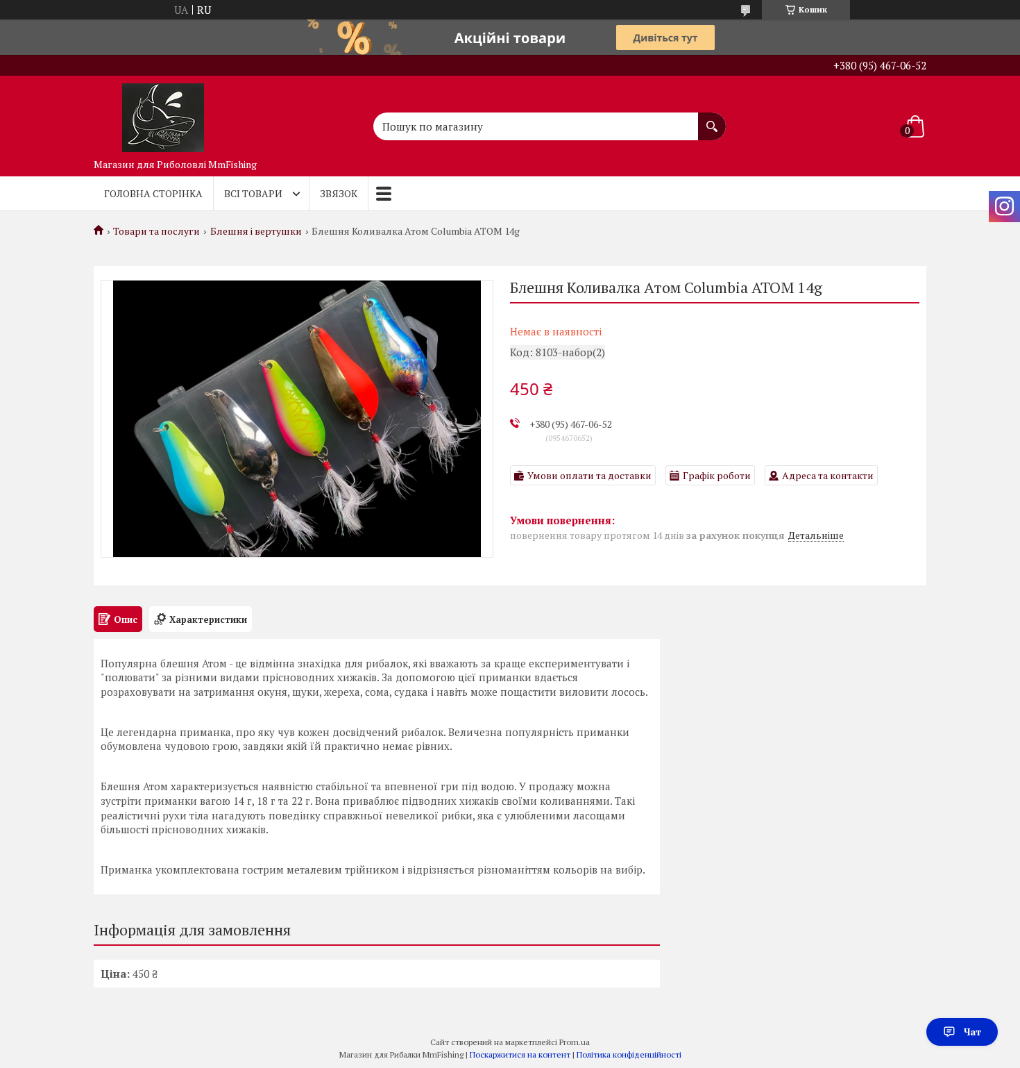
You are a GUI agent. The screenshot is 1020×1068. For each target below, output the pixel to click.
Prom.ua (574, 1042)
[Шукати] (712, 119)
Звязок (338, 193)
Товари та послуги (156, 231)
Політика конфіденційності (629, 1054)
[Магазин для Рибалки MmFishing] (163, 114)
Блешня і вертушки (256, 231)
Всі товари (253, 193)
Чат (972, 1031)
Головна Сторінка (153, 193)
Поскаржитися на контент (520, 1054)
